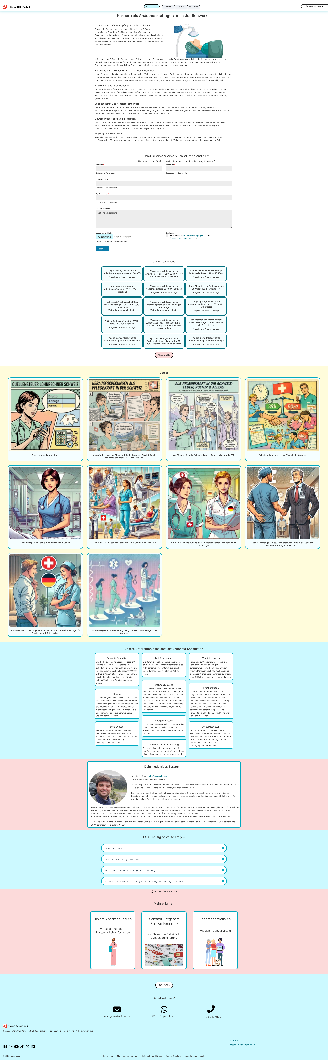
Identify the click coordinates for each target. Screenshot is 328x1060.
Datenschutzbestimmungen (182, 238)
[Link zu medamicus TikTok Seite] (22, 1047)
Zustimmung (171, 233)
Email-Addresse (103, 179)
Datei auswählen (104, 237)
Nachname (170, 165)
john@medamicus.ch (158, 776)
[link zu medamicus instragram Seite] (11, 1047)
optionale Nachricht (103, 208)
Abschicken (102, 249)
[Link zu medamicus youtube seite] (16, 1047)
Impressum (108, 1056)
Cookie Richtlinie (173, 1056)
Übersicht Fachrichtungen (242, 1044)
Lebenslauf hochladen (105, 233)
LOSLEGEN (151, 6)
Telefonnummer (102, 194)
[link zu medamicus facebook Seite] (5, 1047)
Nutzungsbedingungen (193, 235)
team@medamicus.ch (194, 1056)
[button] (164, 848)
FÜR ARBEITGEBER (312, 6)
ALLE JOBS (164, 355)
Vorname (100, 165)
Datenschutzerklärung (152, 1056)
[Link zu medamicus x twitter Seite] (28, 1047)
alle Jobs (234, 1040)
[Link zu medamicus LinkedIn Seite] (33, 1047)
